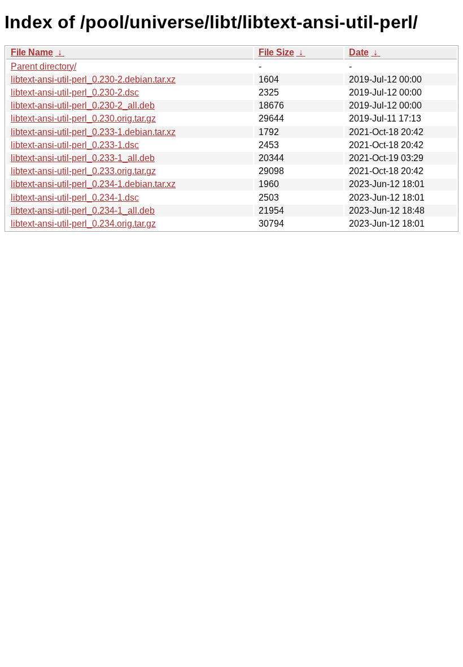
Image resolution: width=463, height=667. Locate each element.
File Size (276, 52)
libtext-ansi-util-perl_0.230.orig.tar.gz (83, 118)
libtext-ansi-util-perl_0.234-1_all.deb (83, 210)
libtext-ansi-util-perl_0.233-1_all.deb (83, 158)
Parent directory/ (43, 66)
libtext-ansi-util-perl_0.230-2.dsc (75, 92)
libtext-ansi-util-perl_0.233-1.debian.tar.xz (93, 132)
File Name (32, 52)
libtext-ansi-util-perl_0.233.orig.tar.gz (83, 171)
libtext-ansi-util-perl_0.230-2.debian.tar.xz (93, 79)
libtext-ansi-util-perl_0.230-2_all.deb (83, 105)
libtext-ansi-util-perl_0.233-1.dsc (75, 145)
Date (359, 52)
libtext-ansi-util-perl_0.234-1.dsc (75, 197)
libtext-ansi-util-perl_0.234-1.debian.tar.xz (93, 184)
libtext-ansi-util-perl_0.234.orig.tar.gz (83, 223)
